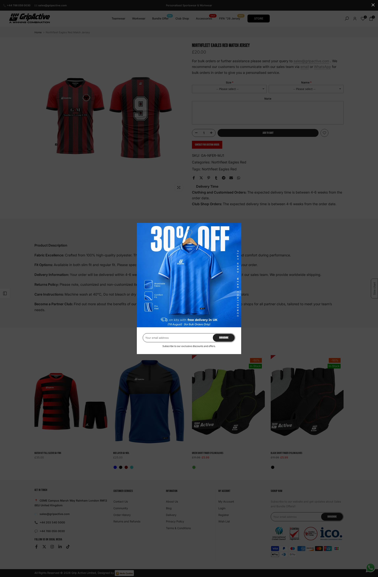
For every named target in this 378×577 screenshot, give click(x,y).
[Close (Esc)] (373, 5)
